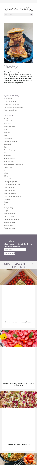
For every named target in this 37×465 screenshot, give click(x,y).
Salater (6, 202)
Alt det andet (8, 121)
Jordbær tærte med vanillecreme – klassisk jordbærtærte (18, 384)
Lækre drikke (8, 179)
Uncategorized (8, 225)
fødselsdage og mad (10, 141)
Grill (5, 153)
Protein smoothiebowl (11, 110)
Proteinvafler (8, 98)
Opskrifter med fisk (9, 187)
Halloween (7, 155)
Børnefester (7, 124)
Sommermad (8, 205)
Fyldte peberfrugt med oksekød (13, 107)
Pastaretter (7, 199)
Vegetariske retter (9, 228)
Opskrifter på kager (10, 193)
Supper (6, 211)
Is (4, 170)
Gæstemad (7, 144)
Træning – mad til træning (12, 219)
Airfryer (6, 118)
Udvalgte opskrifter (10, 222)
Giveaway (7, 147)
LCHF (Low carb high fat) (12, 184)
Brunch (6, 129)
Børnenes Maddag (10, 127)
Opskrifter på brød (9, 190)
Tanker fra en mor (9, 213)
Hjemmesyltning (9, 161)
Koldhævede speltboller (11, 104)
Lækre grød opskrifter (10, 182)
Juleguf (6, 173)
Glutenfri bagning (9, 150)
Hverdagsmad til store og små (13, 164)
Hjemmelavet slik (9, 158)
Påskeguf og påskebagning (12, 196)
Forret (5, 135)
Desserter (19, 68)
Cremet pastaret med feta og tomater (18, 322)
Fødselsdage (8, 138)
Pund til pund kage (10, 101)
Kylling (6, 176)
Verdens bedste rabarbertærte (18, 445)
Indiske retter (8, 167)
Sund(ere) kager (9, 208)
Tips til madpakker (9, 216)
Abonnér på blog (9, 253)
